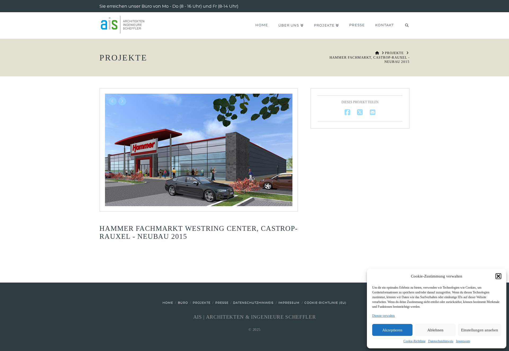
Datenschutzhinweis (440, 341)
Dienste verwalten (383, 316)
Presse (222, 302)
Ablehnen (435, 330)
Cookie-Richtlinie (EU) (325, 302)
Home (168, 302)
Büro (183, 302)
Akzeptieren (392, 330)
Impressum (463, 341)
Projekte (201, 302)
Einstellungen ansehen (479, 330)
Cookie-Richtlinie (414, 341)
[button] (498, 276)
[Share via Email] (373, 112)
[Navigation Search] (404, 25)
